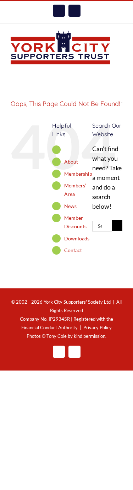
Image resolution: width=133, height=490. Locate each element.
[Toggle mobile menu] (119, 68)
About (71, 162)
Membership (78, 174)
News (70, 206)
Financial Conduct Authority (49, 327)
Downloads (76, 238)
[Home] (66, 150)
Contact (73, 250)
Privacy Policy (97, 327)
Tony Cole (56, 336)
